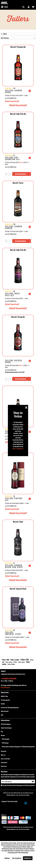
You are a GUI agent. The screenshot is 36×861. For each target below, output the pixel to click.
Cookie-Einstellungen (6, 728)
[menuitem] (4, 7)
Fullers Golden (11, 664)
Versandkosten (26, 793)
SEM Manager (5, 743)
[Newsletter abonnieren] (33, 781)
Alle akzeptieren (16, 858)
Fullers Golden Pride (13, 361)
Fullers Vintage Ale (14, 499)
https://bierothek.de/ (18, 449)
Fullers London (15, 660)
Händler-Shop (4, 696)
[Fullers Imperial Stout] (18, 609)
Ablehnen (7, 858)
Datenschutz (4, 762)
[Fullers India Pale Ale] (18, 270)
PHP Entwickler (5, 739)
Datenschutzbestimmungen (15, 785)
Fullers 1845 (6, 660)
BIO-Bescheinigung (6, 724)
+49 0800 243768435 (8, 678)
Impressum (4, 766)
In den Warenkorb (20, 174)
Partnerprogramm (5, 700)
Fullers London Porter (13, 227)
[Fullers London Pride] (18, 67)
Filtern (5, 34)
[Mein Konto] (28, 7)
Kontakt (3, 704)
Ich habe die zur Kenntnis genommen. (18, 785)
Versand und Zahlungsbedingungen (10, 707)
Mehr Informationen (23, 853)
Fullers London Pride (13, 91)
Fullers (15, 662)
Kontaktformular (5, 687)
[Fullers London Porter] (18, 203)
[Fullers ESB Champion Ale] (18, 134)
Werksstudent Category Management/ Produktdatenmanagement (18, 747)
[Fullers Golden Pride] (18, 337)
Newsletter (3, 751)
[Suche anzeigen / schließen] (23, 7)
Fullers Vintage (9, 662)
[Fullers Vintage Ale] (18, 475)
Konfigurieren (27, 858)
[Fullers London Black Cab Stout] (18, 542)
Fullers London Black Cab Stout (14, 566)
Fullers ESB (24, 659)
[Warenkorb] (33, 7)
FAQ (2, 732)
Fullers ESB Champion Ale (12, 158)
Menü (6, 7)
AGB (2, 715)
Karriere (3, 735)
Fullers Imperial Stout (13, 633)
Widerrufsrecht (4, 711)
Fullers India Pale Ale (12, 294)
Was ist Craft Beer (5, 759)
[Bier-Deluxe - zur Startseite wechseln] (4, 2)
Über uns (3, 755)
